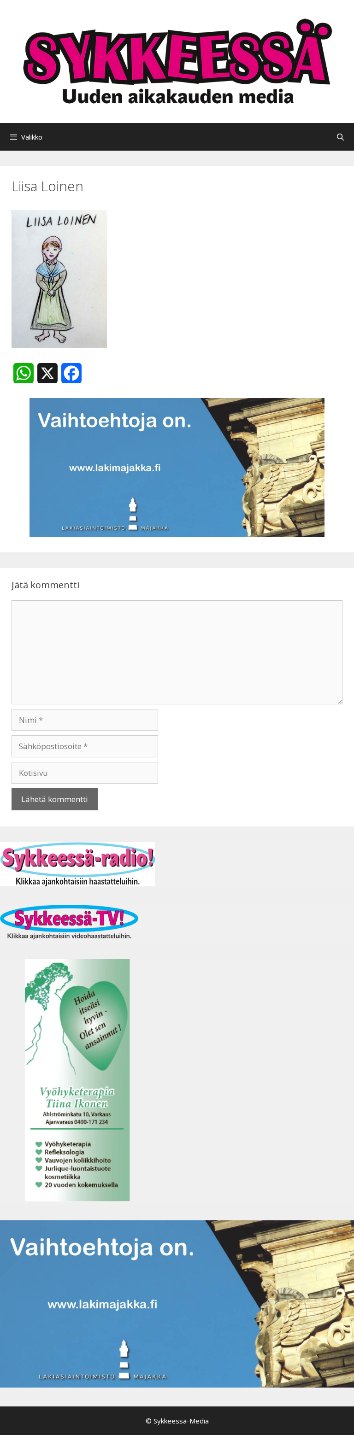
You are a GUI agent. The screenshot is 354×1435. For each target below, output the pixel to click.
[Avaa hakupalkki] (340, 137)
